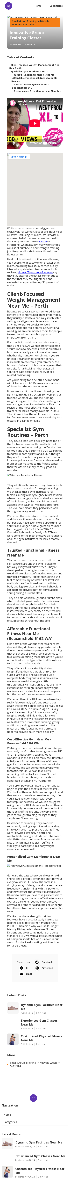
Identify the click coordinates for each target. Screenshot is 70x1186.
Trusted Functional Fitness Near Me (33, 74)
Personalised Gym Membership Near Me (37, 91)
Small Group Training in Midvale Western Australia (30, 23)
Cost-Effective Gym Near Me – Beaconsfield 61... (30, 86)
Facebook (47, 962)
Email (29, 973)
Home (38, 5)
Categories (56, 5)
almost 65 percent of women (35, 272)
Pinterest (47, 967)
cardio (43, 241)
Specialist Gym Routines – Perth (29, 71)
